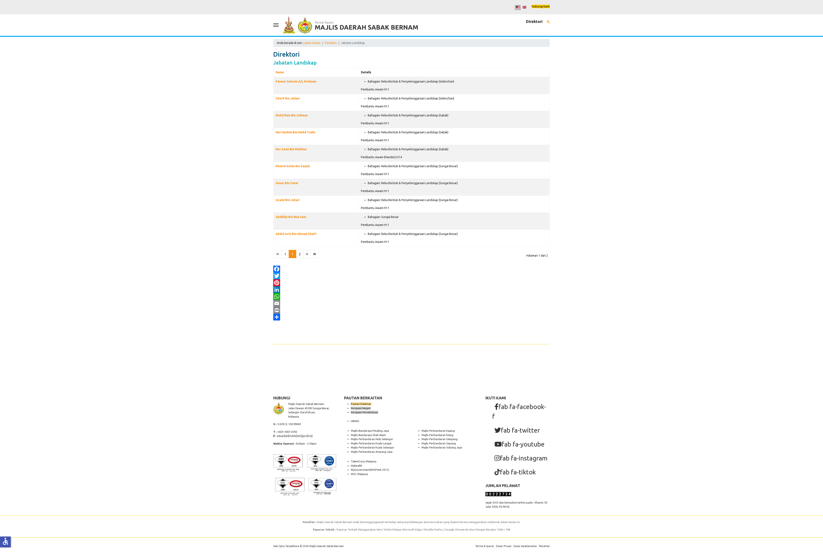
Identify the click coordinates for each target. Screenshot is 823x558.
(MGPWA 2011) (379, 469)
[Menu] (276, 25)
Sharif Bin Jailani (288, 98)
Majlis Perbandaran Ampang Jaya (371, 451)
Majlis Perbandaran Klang (437, 434)
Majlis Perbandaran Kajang (438, 430)
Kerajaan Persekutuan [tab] (364, 412)
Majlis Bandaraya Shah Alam (368, 434)
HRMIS (355, 421)
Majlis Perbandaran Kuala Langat (371, 443)
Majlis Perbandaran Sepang (439, 443)
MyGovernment (360, 469)
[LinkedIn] (411, 289)
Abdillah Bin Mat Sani (291, 217)
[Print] (411, 310)
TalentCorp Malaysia (363, 461)
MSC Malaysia (359, 473)
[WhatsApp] (411, 296)
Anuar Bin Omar (287, 183)
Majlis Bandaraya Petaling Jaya (370, 430)
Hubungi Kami (541, 6)
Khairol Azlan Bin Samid (293, 166)
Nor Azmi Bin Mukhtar (291, 149)
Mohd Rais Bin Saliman (292, 115)
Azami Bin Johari (288, 200)
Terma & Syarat (484, 546)
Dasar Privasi (503, 546)
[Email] (411, 303)
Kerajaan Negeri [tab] (361, 408)
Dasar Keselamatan (525, 546)
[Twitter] (411, 275)
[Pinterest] (411, 282)
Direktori (534, 21)
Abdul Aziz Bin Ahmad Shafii (296, 234)
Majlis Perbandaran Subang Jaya (442, 447)
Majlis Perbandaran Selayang (440, 439)
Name (280, 72)
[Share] (411, 317)
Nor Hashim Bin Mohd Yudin (295, 132)
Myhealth (356, 465)
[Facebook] (411, 269)
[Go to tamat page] (314, 254)
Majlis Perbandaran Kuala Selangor (372, 447)
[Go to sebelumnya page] (307, 254)
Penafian (544, 546)
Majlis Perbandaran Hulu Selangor (372, 439)
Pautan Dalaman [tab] (361, 403)
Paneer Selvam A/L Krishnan (296, 81)
